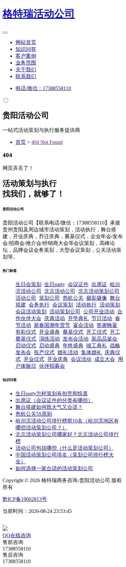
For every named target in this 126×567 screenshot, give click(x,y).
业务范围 (26, 62)
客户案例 (26, 56)
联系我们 (26, 76)
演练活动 (49, 338)
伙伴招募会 (52, 366)
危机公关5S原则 (34, 414)
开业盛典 (49, 332)
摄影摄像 (96, 298)
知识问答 (26, 49)
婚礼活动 (68, 352)
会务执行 (39, 304)
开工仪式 (96, 332)
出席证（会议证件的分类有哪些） (54, 400)
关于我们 (26, 69)
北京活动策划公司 (99, 291)
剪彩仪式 (26, 332)
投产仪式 (44, 352)
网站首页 (26, 42)
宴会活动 (83, 325)
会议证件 (78, 284)
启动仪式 (26, 345)
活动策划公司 (64, 311)
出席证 (99, 284)
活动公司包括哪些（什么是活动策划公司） (65, 448)
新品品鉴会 (104, 338)
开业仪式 (34, 359)
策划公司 (49, 298)
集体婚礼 (91, 352)
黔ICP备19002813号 (25, 499)
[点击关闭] (3, 523)
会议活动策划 (31, 311)
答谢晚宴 (107, 325)
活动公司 (39, 13)
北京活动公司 (59, 291)
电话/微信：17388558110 (43, 88)
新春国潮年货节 (52, 325)
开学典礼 (78, 318)
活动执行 (86, 304)
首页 (21, 142)
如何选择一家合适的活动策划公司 (54, 468)
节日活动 (101, 318)
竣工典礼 (96, 345)
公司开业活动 (98, 311)
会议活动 (81, 359)
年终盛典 (73, 345)
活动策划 (110, 304)
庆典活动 (54, 318)
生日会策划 (28, 284)
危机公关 (73, 298)
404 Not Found (47, 142)
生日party (54, 284)
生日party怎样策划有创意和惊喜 (52, 393)
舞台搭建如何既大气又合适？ (49, 407)
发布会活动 (76, 338)
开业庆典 (57, 359)
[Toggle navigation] (5, 33)
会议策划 (62, 304)
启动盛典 (49, 345)
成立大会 (104, 359)
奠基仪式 (73, 332)
